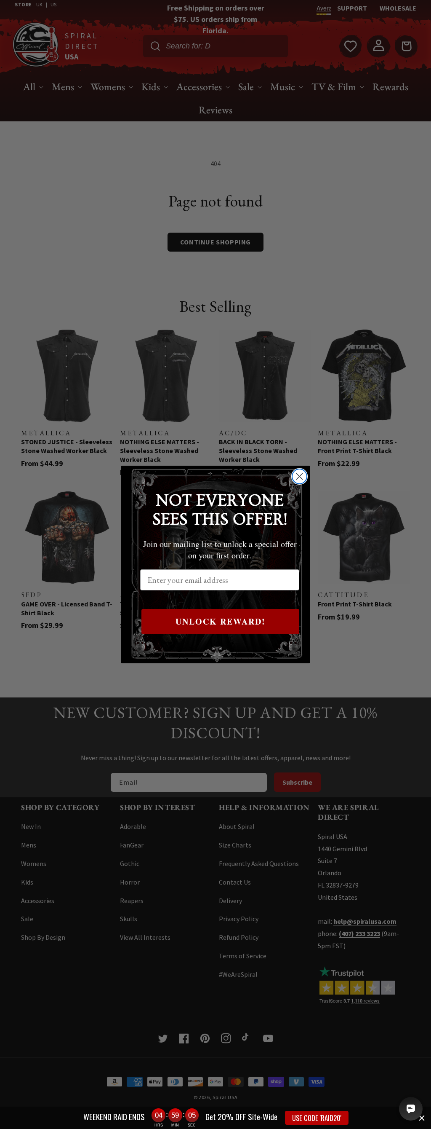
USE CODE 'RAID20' (316, 1118)
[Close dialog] (299, 476)
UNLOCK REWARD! (221, 621)
